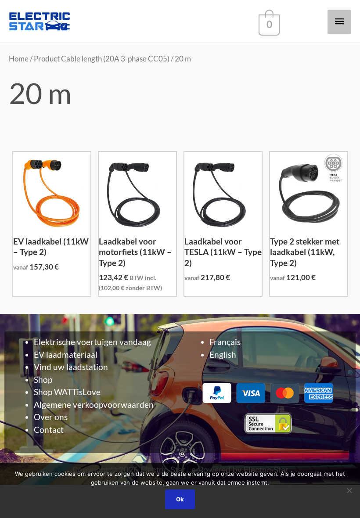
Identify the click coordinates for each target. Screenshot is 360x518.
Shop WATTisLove (67, 392)
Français (225, 342)
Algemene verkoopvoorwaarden (94, 404)
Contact (49, 429)
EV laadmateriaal (65, 354)
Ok (180, 499)
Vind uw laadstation (71, 367)
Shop (43, 379)
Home (19, 58)
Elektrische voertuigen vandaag (92, 342)
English (222, 354)
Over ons (51, 417)
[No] (349, 490)
